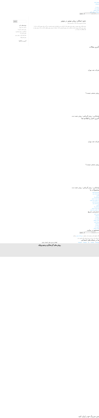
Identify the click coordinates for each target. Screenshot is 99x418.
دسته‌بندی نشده (71, 23)
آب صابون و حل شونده (94, 200)
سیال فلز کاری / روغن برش (20, 35)
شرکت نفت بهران (22, 27)
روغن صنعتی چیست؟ (22, 29)
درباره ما (97, 217)
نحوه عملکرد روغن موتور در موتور (73, 21)
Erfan (85, 23)
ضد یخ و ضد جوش (95, 198)
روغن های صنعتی (95, 192)
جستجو (97, 13)
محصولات (97, 215)
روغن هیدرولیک (23, 37)
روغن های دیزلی (96, 193)
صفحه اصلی (96, 214)
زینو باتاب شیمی (79, 235)
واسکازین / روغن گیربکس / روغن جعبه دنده (85, 116)
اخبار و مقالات (96, 220)
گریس (98, 195)
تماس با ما (97, 218)
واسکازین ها (96, 197)
